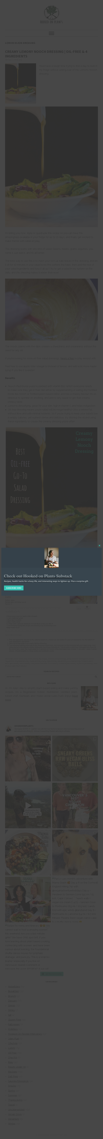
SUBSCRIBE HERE (13, 588)
